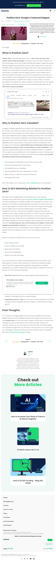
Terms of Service (31, 555)
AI (42, 2)
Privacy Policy (23, 555)
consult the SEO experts (18, 332)
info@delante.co (20, 5)
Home (2, 21)
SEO (38, 2)
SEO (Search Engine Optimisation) (41, 199)
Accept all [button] (42, 283)
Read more (15, 285)
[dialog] (28, 285)
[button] (20, 286)
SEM (40, 2)
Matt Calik (30, 354)
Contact (50, 540)
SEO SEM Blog (8, 21)
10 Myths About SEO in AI (28, 450)
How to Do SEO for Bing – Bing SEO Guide (28, 481)
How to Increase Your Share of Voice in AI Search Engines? (28, 417)
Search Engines (22, 24)
